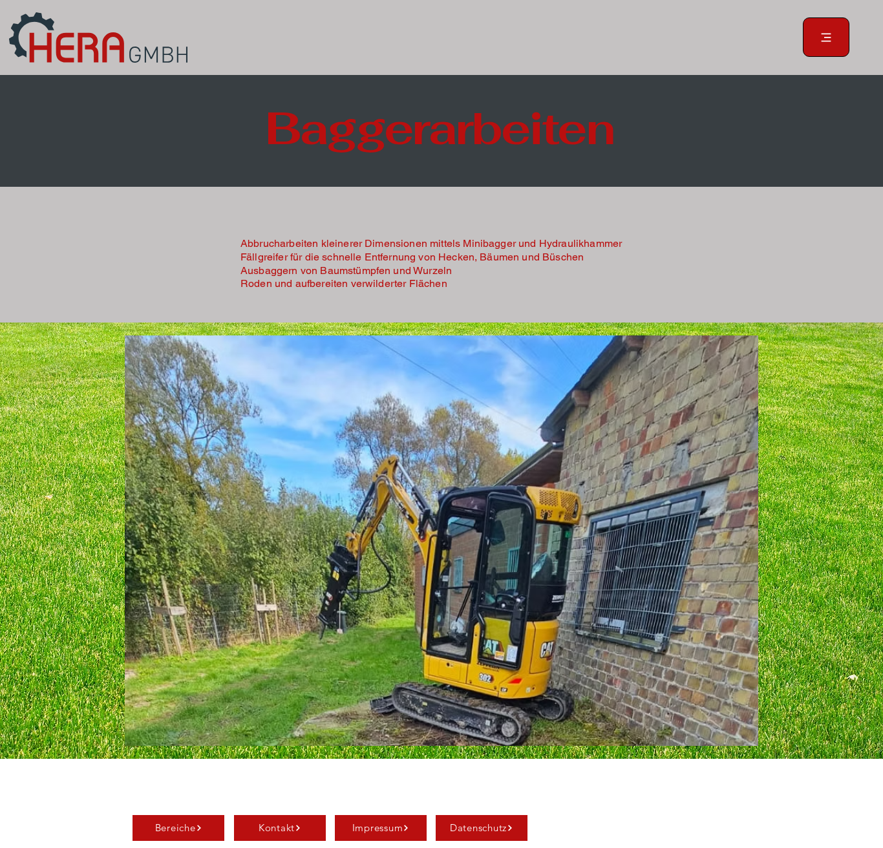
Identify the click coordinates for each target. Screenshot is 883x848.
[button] (441, 540)
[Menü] (826, 37)
